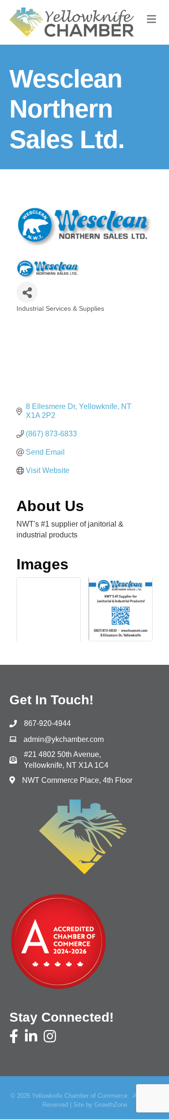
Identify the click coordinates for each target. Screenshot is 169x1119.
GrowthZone (110, 1104)
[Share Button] (27, 292)
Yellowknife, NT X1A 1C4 (66, 759)
